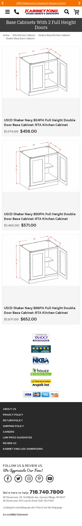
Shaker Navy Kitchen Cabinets (54, 35)
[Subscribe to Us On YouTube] (49, 477)
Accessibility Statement (15, 514)
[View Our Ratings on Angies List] (41, 382)
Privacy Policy (13, 415)
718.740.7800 (47, 492)
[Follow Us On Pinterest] (39, 477)
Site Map (52, 507)
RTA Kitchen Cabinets (24, 35)
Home (6, 35)
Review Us (9, 443)
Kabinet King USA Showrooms (23, 449)
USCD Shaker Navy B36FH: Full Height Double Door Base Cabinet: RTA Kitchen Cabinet (39, 310)
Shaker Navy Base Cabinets (20, 38)
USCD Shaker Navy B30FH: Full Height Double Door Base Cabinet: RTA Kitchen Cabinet (40, 216)
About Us (9, 409)
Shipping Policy (13, 426)
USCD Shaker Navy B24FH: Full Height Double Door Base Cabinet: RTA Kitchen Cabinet (39, 122)
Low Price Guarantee (17, 437)
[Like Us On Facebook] (7, 477)
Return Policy (13, 420)
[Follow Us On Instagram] (29, 477)
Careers (8, 432)
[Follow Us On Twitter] (18, 477)
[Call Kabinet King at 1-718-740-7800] (16, 12)
